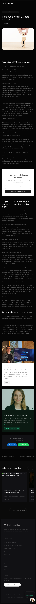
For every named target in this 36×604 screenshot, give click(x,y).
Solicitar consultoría (11, 585)
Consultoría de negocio (10, 542)
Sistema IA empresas (9, 548)
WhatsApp (24, 445)
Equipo (5, 551)
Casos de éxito (7, 554)
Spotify (5, 569)
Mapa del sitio (7, 566)
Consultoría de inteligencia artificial (13, 545)
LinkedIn (13, 445)
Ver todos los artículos (19, 510)
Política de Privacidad (18, 597)
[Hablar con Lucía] (32, 600)
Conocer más (18, 187)
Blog (5, 563)
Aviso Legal (10, 597)
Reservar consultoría (17, 191)
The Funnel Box (8, 3)
